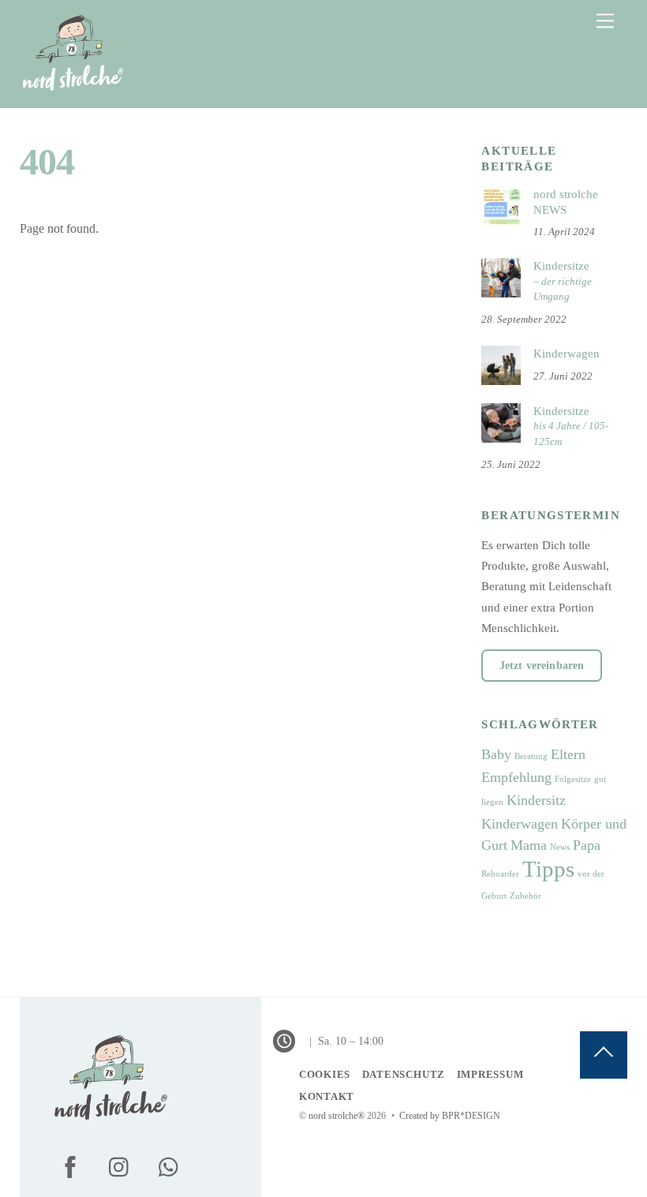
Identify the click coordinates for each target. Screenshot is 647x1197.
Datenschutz (404, 1074)
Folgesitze (573, 779)
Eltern (568, 754)
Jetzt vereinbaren (541, 665)
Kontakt (326, 1096)
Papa (586, 845)
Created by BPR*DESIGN (449, 1115)
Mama (528, 845)
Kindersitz (536, 800)
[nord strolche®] (72, 88)
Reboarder (500, 874)
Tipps (548, 868)
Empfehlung (516, 777)
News (560, 847)
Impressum (490, 1074)
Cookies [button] (324, 1074)
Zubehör (525, 896)
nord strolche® (337, 1115)
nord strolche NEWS (565, 201)
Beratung (531, 756)
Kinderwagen (566, 353)
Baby (496, 754)
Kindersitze (562, 281)
